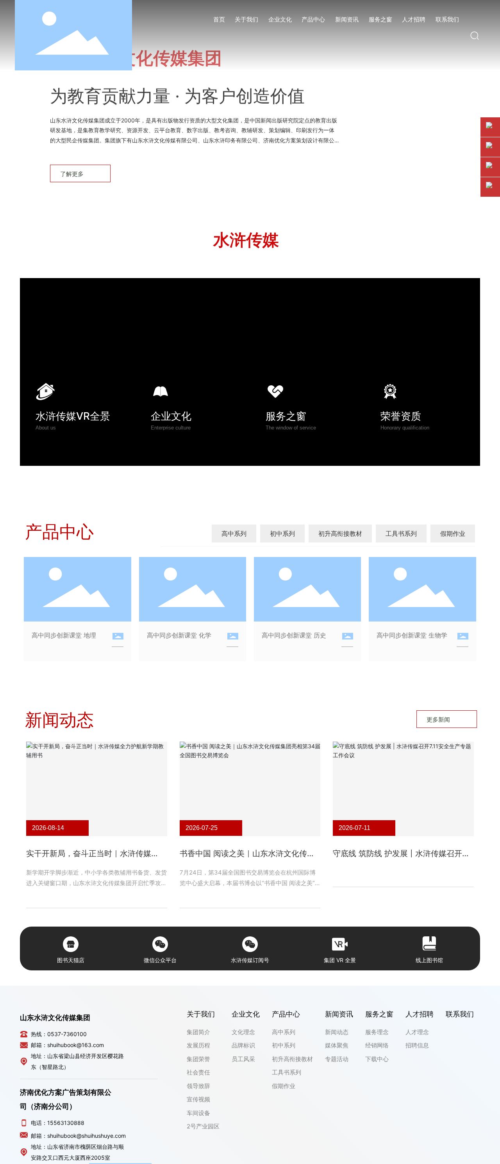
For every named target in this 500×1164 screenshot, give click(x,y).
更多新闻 (438, 719)
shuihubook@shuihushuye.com (86, 1135)
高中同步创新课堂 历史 (294, 635)
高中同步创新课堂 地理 (64, 635)
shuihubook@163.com (75, 1045)
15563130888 (65, 1122)
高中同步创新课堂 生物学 (412, 635)
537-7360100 (69, 1034)
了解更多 (72, 174)
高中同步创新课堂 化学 (179, 635)
